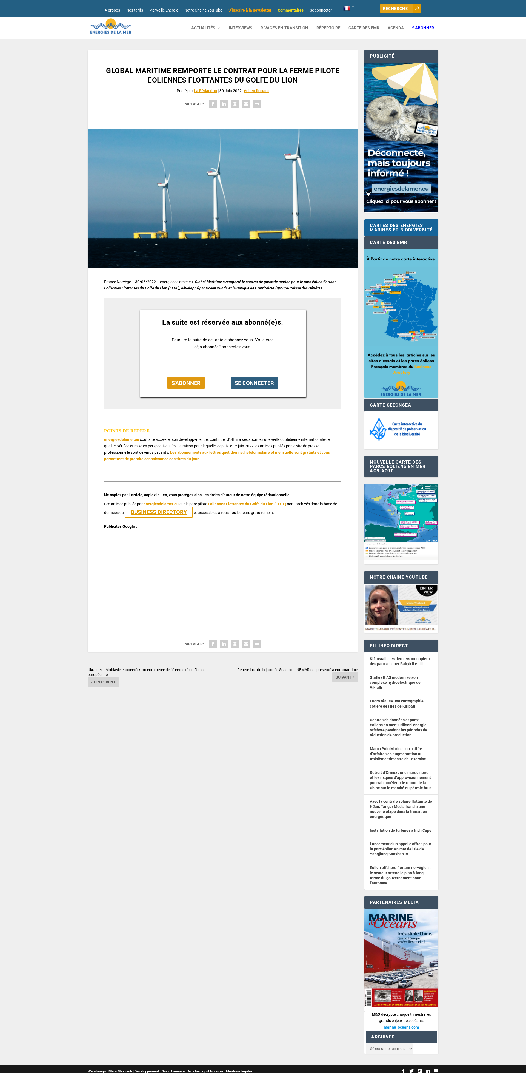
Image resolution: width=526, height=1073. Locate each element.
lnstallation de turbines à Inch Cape (400, 830)
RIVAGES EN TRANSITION (284, 28)
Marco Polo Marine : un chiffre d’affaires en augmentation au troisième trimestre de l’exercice (398, 753)
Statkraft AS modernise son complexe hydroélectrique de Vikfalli (395, 682)
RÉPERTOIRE (328, 28)
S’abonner (423, 28)
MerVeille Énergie (163, 10)
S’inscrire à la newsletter (249, 10)
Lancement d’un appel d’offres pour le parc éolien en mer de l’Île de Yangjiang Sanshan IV (400, 849)
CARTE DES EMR (363, 28)
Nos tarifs (134, 10)
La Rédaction (205, 91)
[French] (349, 8)
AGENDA (396, 28)
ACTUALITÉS (203, 28)
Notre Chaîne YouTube (203, 10)
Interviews (240, 28)
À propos (112, 10)
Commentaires (291, 10)
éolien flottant (256, 91)
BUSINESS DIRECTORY (159, 512)
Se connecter (321, 10)
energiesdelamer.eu (121, 439)
